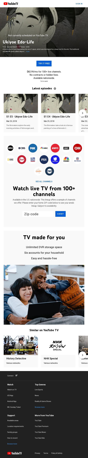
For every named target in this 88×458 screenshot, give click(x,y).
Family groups (12, 432)
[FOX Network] (32, 148)
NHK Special (51, 358)
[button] (82, 113)
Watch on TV (11, 390)
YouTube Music (40, 432)
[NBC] (44, 148)
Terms (45, 453)
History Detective (16, 358)
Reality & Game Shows (43, 401)
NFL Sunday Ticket (14, 407)
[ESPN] (55, 148)
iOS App (10, 395)
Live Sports (39, 390)
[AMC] (66, 148)
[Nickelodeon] (38, 171)
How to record (12, 438)
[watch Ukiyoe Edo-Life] (21, 103)
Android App (11, 401)
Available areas (12, 420)
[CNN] (77, 148)
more (27, 51)
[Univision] (55, 159)
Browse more (40, 407)
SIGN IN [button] (79, 4)
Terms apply (44, 81)
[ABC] (10, 148)
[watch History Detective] (21, 345)
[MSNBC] (66, 159)
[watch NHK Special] (58, 345)
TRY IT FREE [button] (44, 63)
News (37, 395)
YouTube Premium (41, 426)
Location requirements (15, 426)
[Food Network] (21, 159)
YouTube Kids (40, 438)
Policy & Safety (56, 453)
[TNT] (49, 171)
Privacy (37, 453)
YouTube (38, 420)
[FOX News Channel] (32, 159)
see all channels (44, 181)
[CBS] (21, 148)
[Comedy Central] (10, 159)
